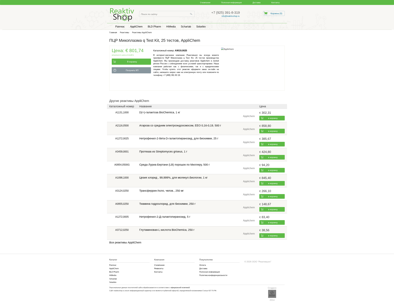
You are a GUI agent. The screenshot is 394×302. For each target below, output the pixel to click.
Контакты (275, 3)
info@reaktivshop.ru (230, 16)
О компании (205, 3)
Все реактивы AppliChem (125, 242)
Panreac (112, 265)
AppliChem (114, 268)
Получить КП (132, 70)
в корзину (273, 118)
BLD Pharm (114, 272)
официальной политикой (180, 287)
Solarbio (112, 282)
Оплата (202, 265)
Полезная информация (231, 3)
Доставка (257, 3)
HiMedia (112, 275)
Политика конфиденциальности (213, 275)
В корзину (132, 61)
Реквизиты (158, 268)
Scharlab (113, 279)
